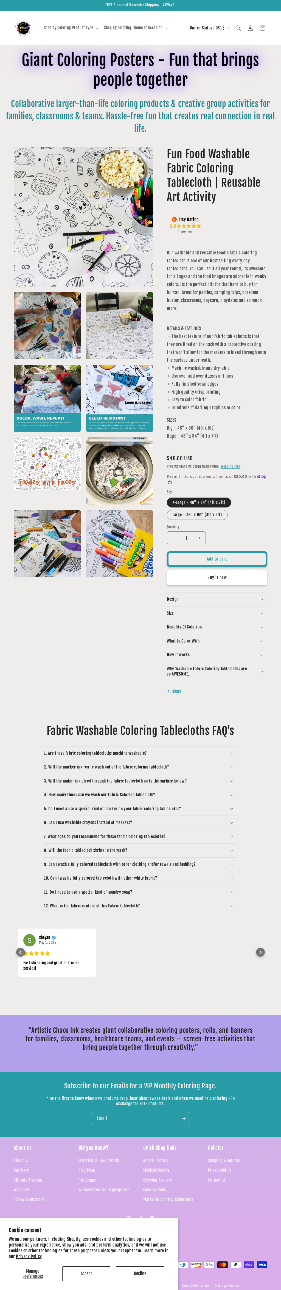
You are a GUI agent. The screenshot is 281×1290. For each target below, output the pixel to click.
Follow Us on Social (29, 1199)
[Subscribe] (184, 1118)
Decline (140, 1273)
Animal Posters (155, 1160)
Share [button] (176, 691)
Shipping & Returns (224, 1160)
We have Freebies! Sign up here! (104, 1189)
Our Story (21, 1170)
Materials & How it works (99, 1160)
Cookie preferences (227, 1286)
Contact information (195, 1286)
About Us (21, 1160)
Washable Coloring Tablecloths (168, 1199)
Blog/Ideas (87, 1170)
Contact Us (216, 1180)
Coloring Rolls (154, 1189)
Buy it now (217, 577)
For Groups (87, 1180)
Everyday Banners (157, 1180)
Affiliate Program (28, 1180)
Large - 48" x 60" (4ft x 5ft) (197, 514)
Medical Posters (156, 1170)
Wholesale (22, 1189)
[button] (71, 28)
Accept (86, 1273)
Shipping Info (230, 466)
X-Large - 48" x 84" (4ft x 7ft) (199, 502)
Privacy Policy (29, 1256)
